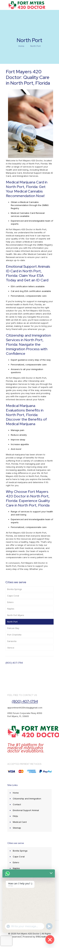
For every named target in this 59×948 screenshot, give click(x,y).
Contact (17, 804)
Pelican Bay (13, 628)
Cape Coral (13, 595)
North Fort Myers (15, 615)
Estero (10, 602)
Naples (10, 608)
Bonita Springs (14, 589)
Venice (10, 647)
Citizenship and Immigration (27, 798)
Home (21, 46)
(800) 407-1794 (14, 662)
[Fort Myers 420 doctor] (27, 5)
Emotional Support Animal (26, 810)
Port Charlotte (14, 634)
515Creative (42, 936)
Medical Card (20, 822)
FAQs (15, 816)
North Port (12, 621)
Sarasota (11, 641)
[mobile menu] (54, 5)
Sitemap (17, 827)
